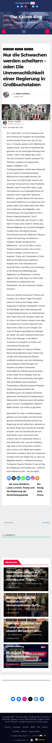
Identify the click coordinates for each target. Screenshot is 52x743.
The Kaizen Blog (26, 16)
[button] (43, 31)
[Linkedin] (18, 478)
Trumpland (28, 49)
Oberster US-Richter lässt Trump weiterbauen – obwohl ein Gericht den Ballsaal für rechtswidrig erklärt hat (24, 631)
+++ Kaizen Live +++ (20, 740)
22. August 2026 (15, 583)
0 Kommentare (12, 587)
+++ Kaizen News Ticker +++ (16, 649)
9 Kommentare (12, 664)
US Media (15, 731)
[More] (37, 478)
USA (38, 727)
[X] (14, 478)
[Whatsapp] (23, 478)
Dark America (8, 49)
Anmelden (46, 523)
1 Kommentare (12, 638)
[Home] (3, 31)
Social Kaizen (37, 736)
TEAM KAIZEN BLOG (34, 583)
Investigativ (16, 727)
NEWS (32, 727)
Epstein (45, 727)
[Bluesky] (28, 478)
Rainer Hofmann (23, 94)
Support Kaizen (34, 731)
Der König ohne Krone (40, 489)
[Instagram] (32, 478)
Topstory (19, 49)
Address (24, 731)
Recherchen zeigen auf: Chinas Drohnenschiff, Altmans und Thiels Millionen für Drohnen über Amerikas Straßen (25, 579)
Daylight (22, 594)
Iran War (25, 727)
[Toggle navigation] (24, 31)
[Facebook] (9, 478)
